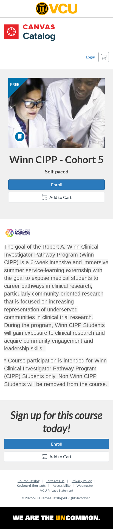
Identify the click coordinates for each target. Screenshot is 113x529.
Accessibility (61, 485)
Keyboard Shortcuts (31, 485)
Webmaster (85, 485)
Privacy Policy (82, 481)
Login (90, 57)
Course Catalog (28, 481)
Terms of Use (55, 481)
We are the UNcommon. (56, 518)
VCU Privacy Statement (56, 490)
